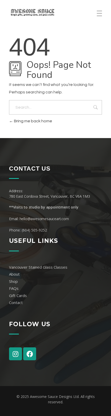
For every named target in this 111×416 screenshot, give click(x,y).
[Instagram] (15, 353)
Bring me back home (32, 121)
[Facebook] (29, 353)
